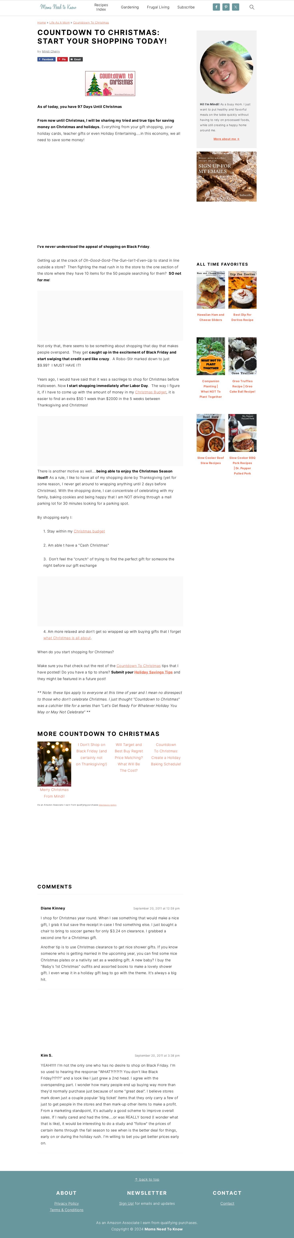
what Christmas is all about (67, 638)
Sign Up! (126, 1203)
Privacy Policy (66, 1203)
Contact (227, 1203)
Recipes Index (101, 7)
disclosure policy (107, 805)
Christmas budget (89, 531)
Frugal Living (158, 7)
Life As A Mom (59, 22)
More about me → (227, 139)
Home (41, 22)
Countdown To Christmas (91, 22)
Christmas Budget (150, 392)
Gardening (130, 7)
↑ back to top (147, 1179)
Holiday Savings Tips (153, 672)
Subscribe (186, 7)
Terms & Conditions (67, 1210)
